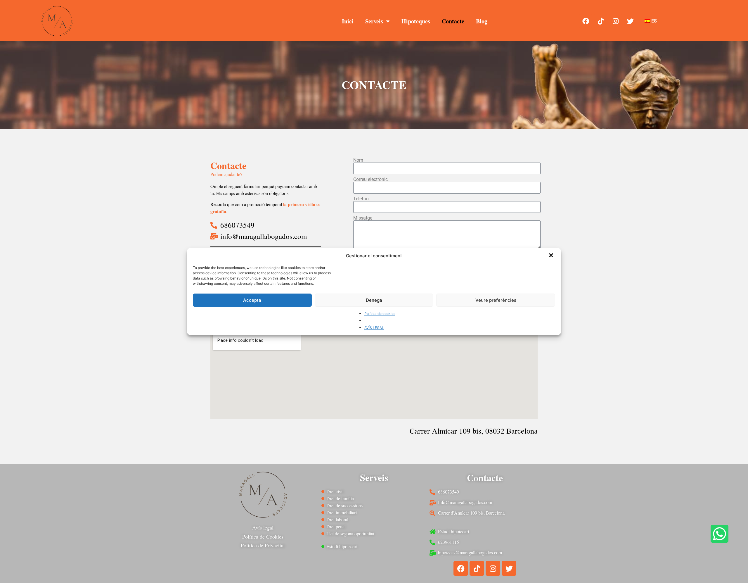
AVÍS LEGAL (374, 327)
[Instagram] (615, 21)
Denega (374, 300)
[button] (551, 255)
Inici (348, 21)
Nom (358, 160)
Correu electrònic (370, 179)
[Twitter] (630, 21)
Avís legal (262, 527)
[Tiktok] (600, 21)
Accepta (252, 300)
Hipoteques (415, 21)
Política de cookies (379, 313)
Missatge (362, 218)
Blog (481, 21)
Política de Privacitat (263, 545)
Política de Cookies (262, 536)
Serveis (374, 21)
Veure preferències (495, 300)
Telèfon (361, 198)
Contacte (453, 21)
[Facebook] (586, 21)
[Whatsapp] (719, 534)
